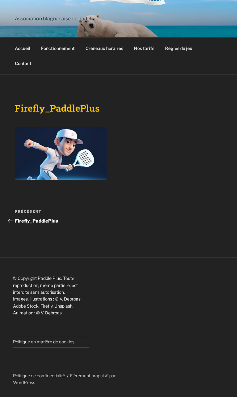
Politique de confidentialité (39, 375)
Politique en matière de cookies (43, 341)
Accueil (22, 48)
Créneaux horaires (104, 48)
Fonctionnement (58, 48)
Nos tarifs (144, 48)
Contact (23, 63)
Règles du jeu (178, 48)
